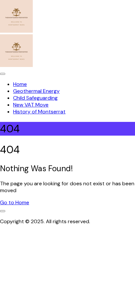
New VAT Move (30, 104)
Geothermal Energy (36, 91)
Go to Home (14, 202)
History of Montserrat (39, 111)
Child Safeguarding (35, 97)
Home (20, 84)
